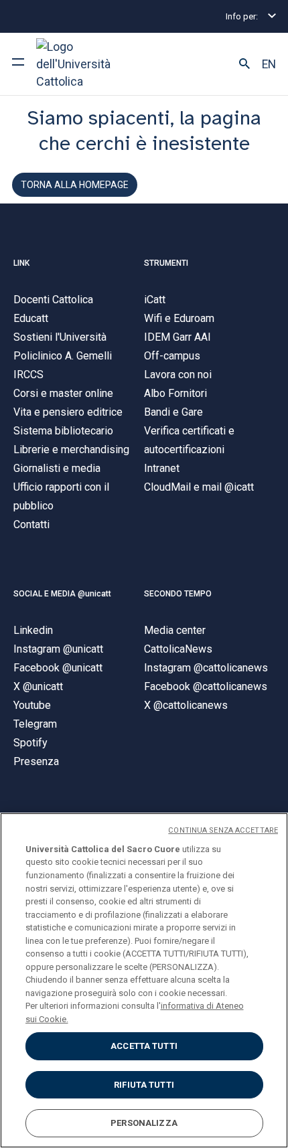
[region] (144, 980)
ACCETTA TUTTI (144, 1046)
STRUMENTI (166, 263)
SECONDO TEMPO (178, 593)
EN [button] (269, 64)
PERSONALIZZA (144, 1123)
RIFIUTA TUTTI (144, 1085)
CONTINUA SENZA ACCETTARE (223, 830)
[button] (244, 64)
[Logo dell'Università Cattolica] (86, 64)
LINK (21, 263)
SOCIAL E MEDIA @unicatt (62, 593)
